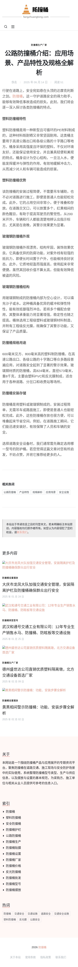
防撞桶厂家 (13, 859)
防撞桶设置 (13, 853)
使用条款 (30, 957)
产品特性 (24, 492)
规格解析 (37, 492)
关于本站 (15, 957)
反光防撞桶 (13, 871)
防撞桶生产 (13, 841)
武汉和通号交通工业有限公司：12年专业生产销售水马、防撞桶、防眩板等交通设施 (38, 630)
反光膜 (23, 919)
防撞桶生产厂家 (39, 45)
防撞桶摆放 (13, 890)
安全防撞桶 (13, 823)
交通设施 (32, 913)
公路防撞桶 (10, 492)
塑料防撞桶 (13, 817)
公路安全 (35, 919)
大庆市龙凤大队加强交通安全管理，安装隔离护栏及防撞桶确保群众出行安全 (38, 587)
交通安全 (19, 913)
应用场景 (51, 492)
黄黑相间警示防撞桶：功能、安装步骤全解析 (38, 710)
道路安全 (46, 913)
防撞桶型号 (13, 883)
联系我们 (22, 532)
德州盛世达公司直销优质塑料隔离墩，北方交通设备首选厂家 (38, 672)
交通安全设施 (61, 913)
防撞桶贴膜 (13, 847)
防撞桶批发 (13, 877)
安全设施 (64, 492)
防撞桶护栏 (13, 829)
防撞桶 (17, 96)
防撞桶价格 (13, 865)
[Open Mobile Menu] (12, 26)
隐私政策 (45, 957)
